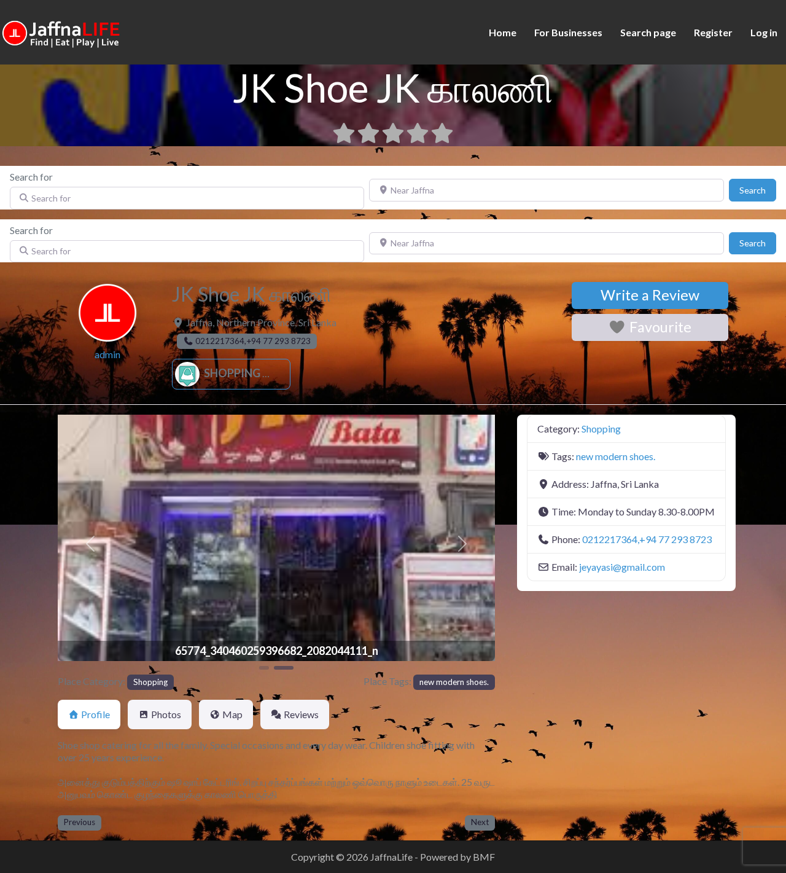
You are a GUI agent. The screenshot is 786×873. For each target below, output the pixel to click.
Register (713, 32)
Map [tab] (232, 714)
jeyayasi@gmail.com (622, 567)
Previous (79, 822)
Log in (763, 32)
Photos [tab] (166, 714)
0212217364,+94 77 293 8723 (647, 539)
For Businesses (568, 32)
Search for (31, 176)
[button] (90, 543)
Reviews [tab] (301, 714)
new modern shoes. (454, 682)
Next (480, 822)
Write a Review (650, 294)
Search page (648, 32)
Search (757, 189)
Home (502, 32)
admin (107, 354)
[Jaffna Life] (61, 31)
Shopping (231, 373)
